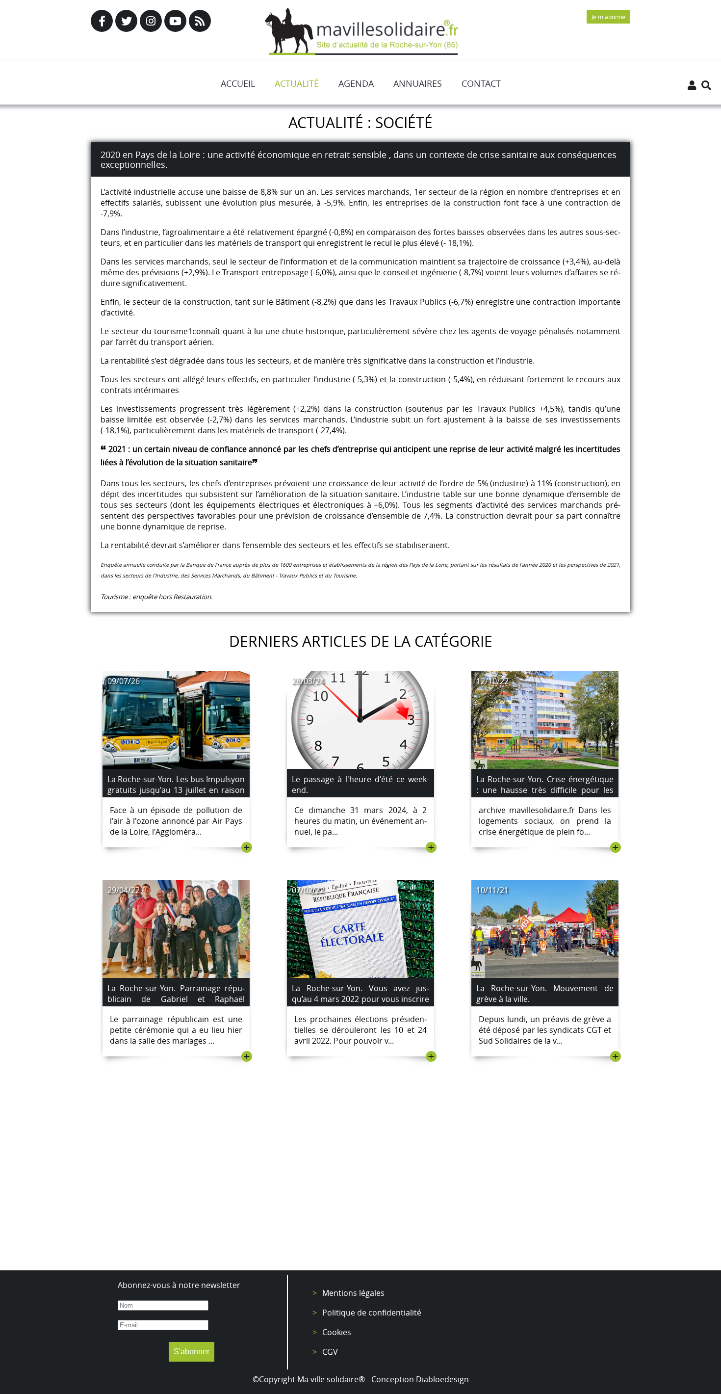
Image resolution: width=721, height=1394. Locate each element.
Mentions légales (353, 1293)
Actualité (297, 83)
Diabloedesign (442, 1379)
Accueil (238, 83)
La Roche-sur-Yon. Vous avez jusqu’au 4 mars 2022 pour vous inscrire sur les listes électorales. (360, 999)
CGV (330, 1351)
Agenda (356, 83)
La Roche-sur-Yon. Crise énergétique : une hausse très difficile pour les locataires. (545, 790)
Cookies (336, 1332)
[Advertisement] (360, 1182)
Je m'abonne (608, 17)
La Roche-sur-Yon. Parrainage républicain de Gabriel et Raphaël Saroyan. (176, 999)
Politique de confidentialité (371, 1312)
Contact (481, 83)
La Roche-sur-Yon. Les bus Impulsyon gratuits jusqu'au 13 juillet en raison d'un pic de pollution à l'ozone (176, 790)
